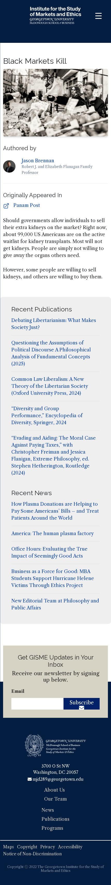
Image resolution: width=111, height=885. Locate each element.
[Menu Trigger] (98, 16)
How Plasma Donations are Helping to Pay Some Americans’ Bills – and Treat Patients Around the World (55, 511)
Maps (8, 846)
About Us (54, 790)
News (48, 810)
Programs (52, 828)
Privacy (47, 846)
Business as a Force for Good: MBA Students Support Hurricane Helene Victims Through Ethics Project (52, 578)
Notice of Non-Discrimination (32, 853)
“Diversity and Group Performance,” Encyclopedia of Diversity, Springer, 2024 (46, 415)
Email (17, 691)
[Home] (55, 16)
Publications (55, 819)
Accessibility (70, 846)
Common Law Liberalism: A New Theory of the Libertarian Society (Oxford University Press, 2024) (49, 386)
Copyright (27, 846)
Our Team (55, 799)
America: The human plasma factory (52, 533)
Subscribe (82, 702)
